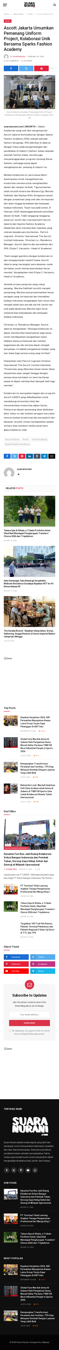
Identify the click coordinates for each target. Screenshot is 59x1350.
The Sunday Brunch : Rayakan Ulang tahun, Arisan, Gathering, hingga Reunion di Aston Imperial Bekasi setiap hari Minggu (29, 634)
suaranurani (19, 57)
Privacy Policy (27, 1034)
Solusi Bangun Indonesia (16, 848)
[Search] (54, 5)
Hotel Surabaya (39, 439)
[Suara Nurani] (29, 5)
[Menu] (5, 5)
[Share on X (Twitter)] (26, 68)
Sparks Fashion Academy (17, 444)
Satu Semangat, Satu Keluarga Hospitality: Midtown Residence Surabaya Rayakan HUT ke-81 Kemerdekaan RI (29, 583)
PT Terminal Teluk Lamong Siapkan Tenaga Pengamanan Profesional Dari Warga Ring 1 (35, 888)
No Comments (12, 61)
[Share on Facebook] (11, 68)
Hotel (7, 21)
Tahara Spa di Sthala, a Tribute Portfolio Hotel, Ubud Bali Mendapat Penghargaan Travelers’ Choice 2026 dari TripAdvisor (27, 533)
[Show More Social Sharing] (52, 68)
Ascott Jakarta (12, 439)
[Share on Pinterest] (41, 68)
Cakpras (45, 1342)
